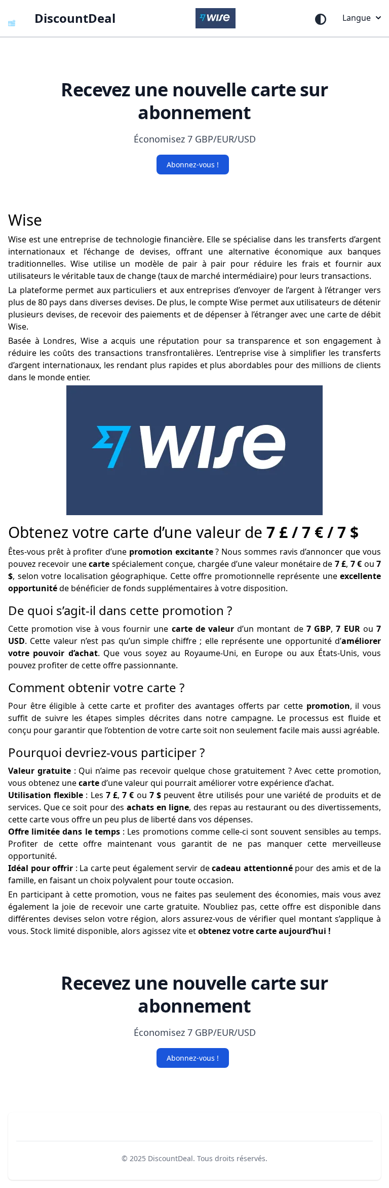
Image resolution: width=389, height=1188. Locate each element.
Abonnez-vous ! (193, 164)
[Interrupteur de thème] (320, 19)
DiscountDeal (170, 1158)
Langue (356, 17)
